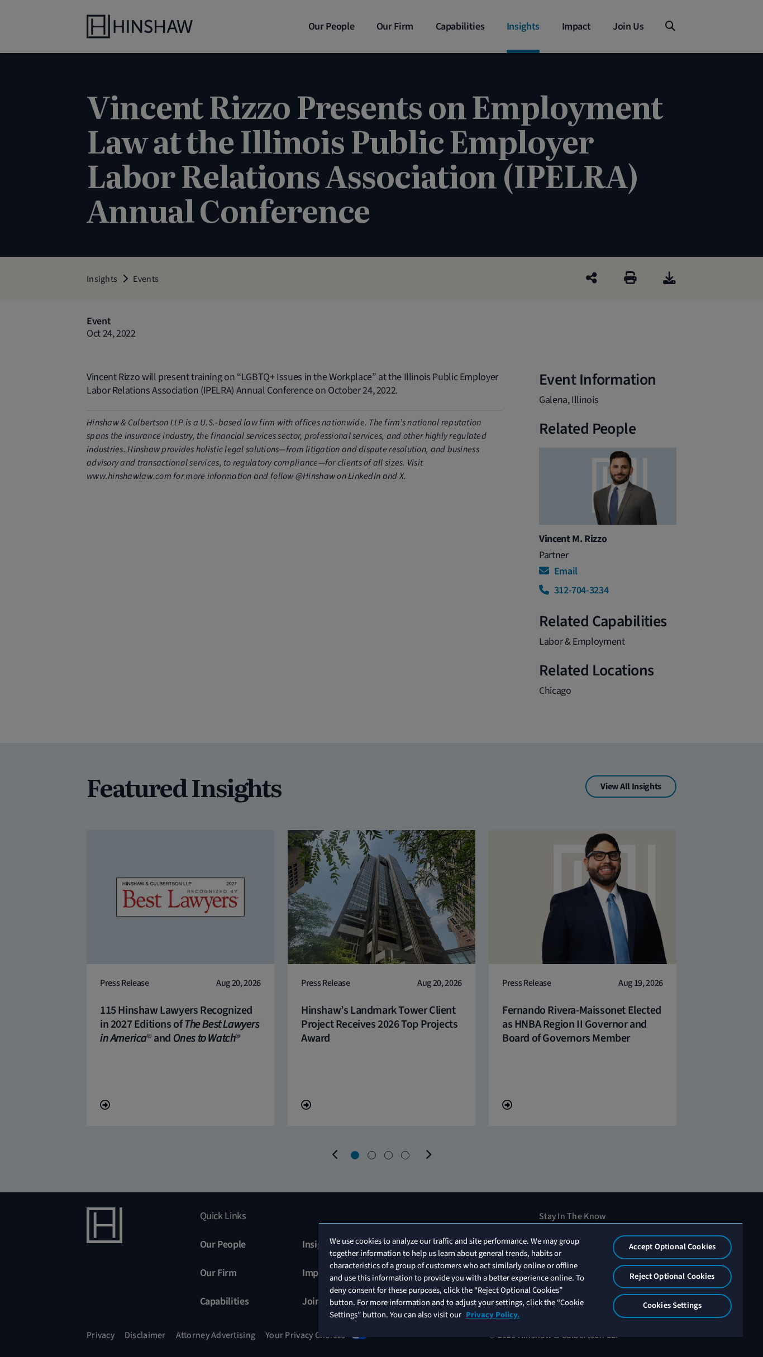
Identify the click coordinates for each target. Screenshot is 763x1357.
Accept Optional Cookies (672, 1247)
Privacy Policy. (492, 1315)
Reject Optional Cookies (672, 1276)
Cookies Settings (672, 1305)
